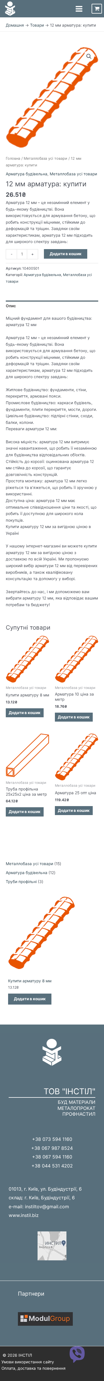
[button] (89, 56)
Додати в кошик (65, 253)
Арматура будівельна (26, 174)
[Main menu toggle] (79, 9)
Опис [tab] (11, 306)
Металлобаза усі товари (45, 158)
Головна (13, 158)
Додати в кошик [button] (24, 712)
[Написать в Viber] (77, 1354)
